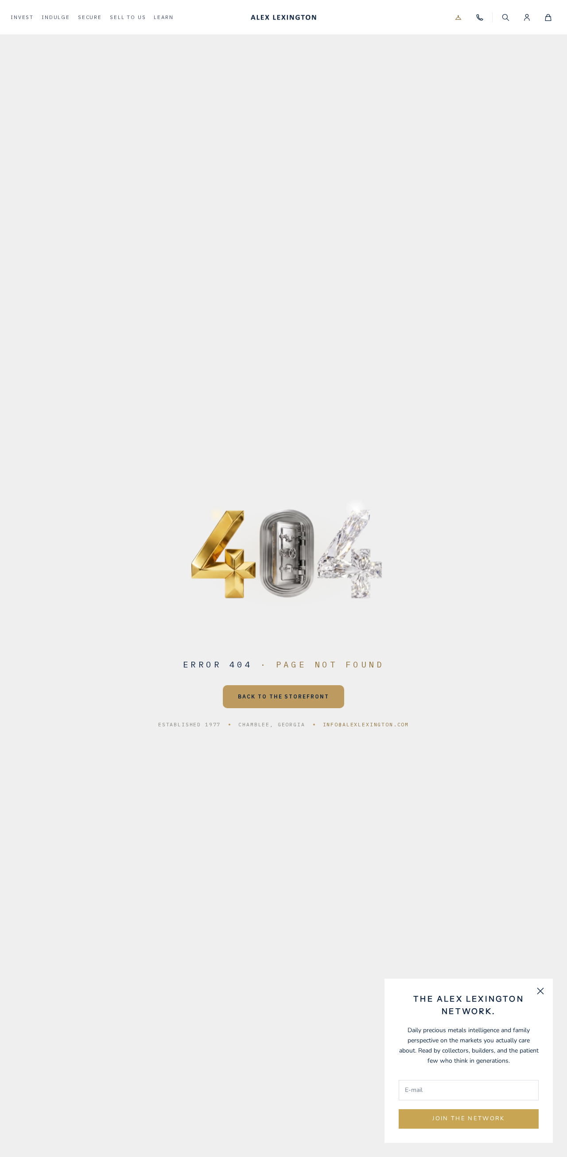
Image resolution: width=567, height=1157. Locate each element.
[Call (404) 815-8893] (479, 17)
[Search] (505, 17)
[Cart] (548, 17)
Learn (163, 17)
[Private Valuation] (458, 17)
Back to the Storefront (283, 696)
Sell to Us (128, 17)
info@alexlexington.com (366, 724)
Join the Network (468, 1118)
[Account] (526, 17)
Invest (22, 17)
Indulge (56, 17)
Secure (90, 17)
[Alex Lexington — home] (283, 17)
